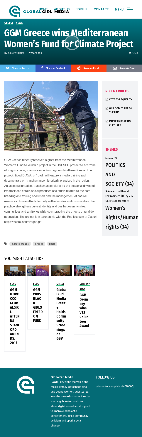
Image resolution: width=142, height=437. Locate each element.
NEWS (19, 23)
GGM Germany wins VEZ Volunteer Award (84, 310)
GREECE (8, 23)
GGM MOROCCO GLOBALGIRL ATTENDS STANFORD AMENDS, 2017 (15, 316)
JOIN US (81, 9)
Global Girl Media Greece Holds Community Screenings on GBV (61, 314)
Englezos (96, 432)
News (52, 243)
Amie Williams (16, 53)
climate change (20, 243)
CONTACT (101, 9)
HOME (43, 9)
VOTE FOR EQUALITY (120, 99)
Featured (111, 158)
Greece (39, 243)
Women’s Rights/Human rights (122, 217)
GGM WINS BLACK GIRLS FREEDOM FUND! (38, 305)
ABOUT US (62, 9)
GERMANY (85, 284)
